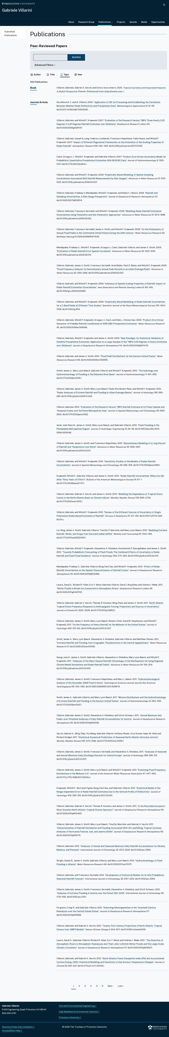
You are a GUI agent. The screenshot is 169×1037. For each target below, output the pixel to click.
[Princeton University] (18, 4)
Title (52, 74)
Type (66, 74)
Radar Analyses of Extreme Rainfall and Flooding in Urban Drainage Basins (94, 392)
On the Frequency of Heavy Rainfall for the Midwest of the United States (109, 624)
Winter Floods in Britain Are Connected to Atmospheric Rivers (87, 588)
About (71, 22)
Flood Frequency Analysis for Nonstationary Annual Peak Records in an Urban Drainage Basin (103, 269)
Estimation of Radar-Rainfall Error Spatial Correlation (83, 251)
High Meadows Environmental (78, 1011)
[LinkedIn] (4, 1019)
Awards (133, 22)
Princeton (69, 1017)
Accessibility (11, 1030)
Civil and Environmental (76, 1006)
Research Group (86, 22)
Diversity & (17, 1027)
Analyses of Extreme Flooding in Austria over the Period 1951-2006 (90, 893)
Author (37, 74)
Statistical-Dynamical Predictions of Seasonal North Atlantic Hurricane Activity (118, 737)
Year (80, 74)
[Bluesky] (8, 1019)
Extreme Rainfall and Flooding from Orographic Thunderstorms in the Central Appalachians (102, 643)
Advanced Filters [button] (43, 65)
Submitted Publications (10, 33)
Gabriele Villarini (17, 10)
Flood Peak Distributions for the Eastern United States (128, 356)
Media (144, 22)
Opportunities (158, 22)
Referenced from (105, 91)
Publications (105, 22)
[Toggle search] (164, 5)
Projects (121, 22)
